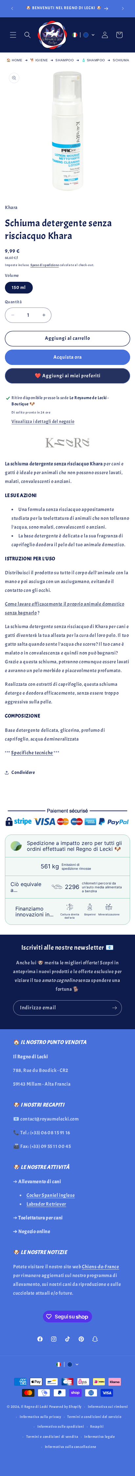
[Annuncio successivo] (123, 8)
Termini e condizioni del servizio (94, 1416)
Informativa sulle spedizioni (60, 1426)
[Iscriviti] (114, 1008)
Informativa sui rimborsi (108, 1406)
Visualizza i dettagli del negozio (42, 421)
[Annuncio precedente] (12, 8)
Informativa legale (99, 1436)
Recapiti (97, 1426)
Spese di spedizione (44, 265)
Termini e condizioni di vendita (52, 1436)
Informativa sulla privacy (40, 1416)
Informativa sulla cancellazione (71, 1446)
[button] (13, 35)
